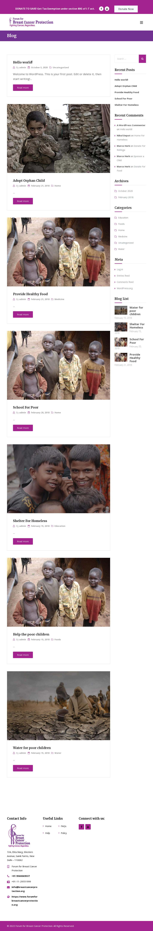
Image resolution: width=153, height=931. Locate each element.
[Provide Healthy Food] (58, 249)
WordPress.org (125, 288)
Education (60, 526)
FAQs (63, 826)
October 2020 (125, 190)
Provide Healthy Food (30, 294)
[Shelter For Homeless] (58, 475)
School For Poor (25, 407)
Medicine (59, 299)
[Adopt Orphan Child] (58, 135)
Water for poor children (32, 748)
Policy (64, 832)
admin (22, 67)
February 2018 (125, 197)
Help (47, 832)
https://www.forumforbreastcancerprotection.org (25, 900)
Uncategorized (61, 67)
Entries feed (123, 275)
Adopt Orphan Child (29, 181)
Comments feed (125, 281)
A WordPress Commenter (131, 125)
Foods (58, 639)
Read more (23, 87)
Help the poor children (31, 634)
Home (58, 185)
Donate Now (126, 9)
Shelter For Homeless (30, 521)
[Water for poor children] (58, 702)
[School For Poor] (58, 362)
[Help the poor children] (58, 589)
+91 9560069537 (21, 875)
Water (58, 753)
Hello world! (22, 62)
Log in (120, 269)
